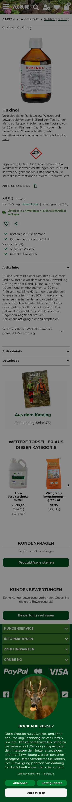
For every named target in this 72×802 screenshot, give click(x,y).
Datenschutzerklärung (29, 773)
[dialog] (36, 401)
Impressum (49, 773)
